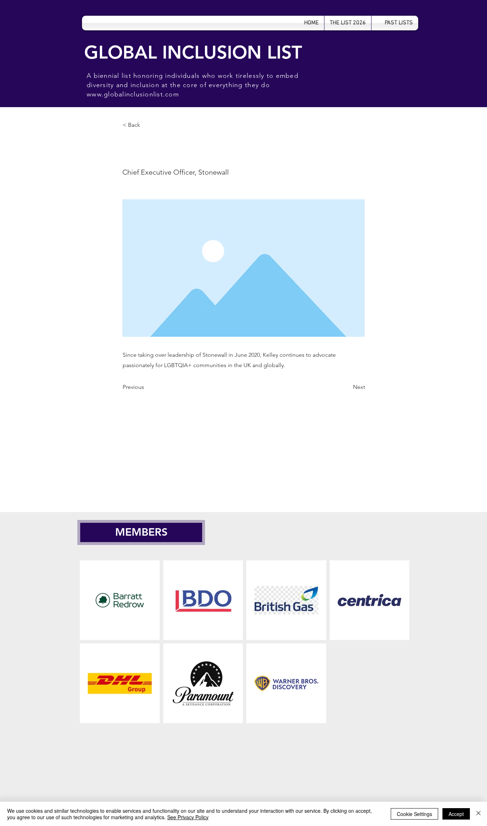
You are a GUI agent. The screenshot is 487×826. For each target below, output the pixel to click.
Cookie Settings (414, 813)
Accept (456, 813)
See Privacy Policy (188, 817)
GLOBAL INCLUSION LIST (193, 52)
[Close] (478, 813)
